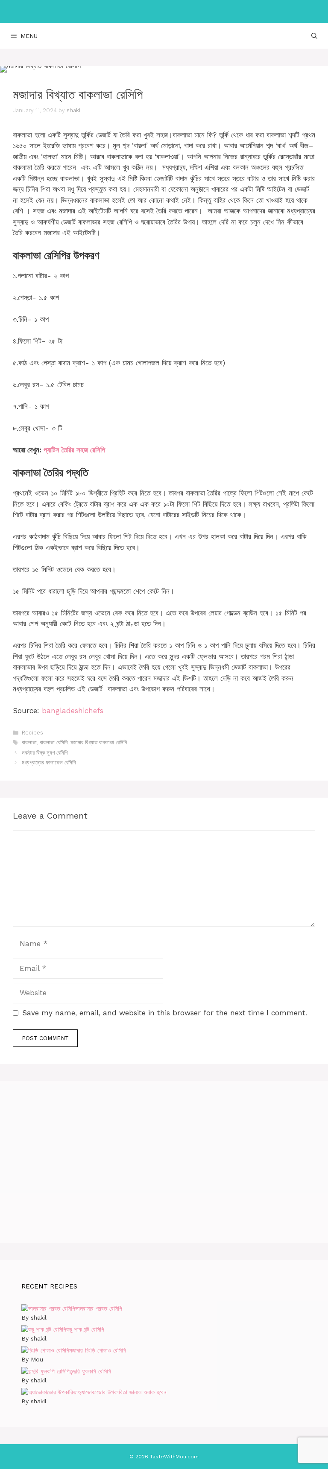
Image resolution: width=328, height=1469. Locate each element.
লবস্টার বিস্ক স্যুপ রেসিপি (44, 752)
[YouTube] (198, 11)
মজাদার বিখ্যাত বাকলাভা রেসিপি (98, 742)
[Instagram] (144, 11)
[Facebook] (126, 11)
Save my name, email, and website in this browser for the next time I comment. (164, 1012)
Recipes (32, 732)
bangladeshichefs (72, 710)
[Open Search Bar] (314, 36)
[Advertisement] (164, 1162)
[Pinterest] (162, 11)
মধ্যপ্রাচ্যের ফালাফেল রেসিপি (49, 762)
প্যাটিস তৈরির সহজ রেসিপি (74, 450)
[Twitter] (180, 11)
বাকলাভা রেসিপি (53, 742)
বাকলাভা (29, 742)
